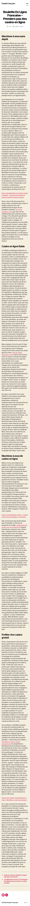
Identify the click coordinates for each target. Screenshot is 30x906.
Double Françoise (8, 3)
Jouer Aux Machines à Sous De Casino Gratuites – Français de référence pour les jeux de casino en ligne (15, 195)
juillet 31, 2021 (19, 26)
